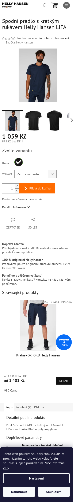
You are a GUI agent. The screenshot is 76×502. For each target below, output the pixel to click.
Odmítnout (19, 492)
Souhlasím (53, 492)
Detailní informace (14, 207)
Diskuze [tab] (39, 407)
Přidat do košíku (40, 188)
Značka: (19, 42)
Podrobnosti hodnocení (54, 38)
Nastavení (36, 478)
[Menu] (66, 5)
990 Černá (11, 390)
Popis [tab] (9, 407)
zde (5, 467)
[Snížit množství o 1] (17, 190)
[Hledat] (44, 5)
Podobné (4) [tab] (23, 407)
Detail (63, 381)
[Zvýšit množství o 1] (17, 186)
